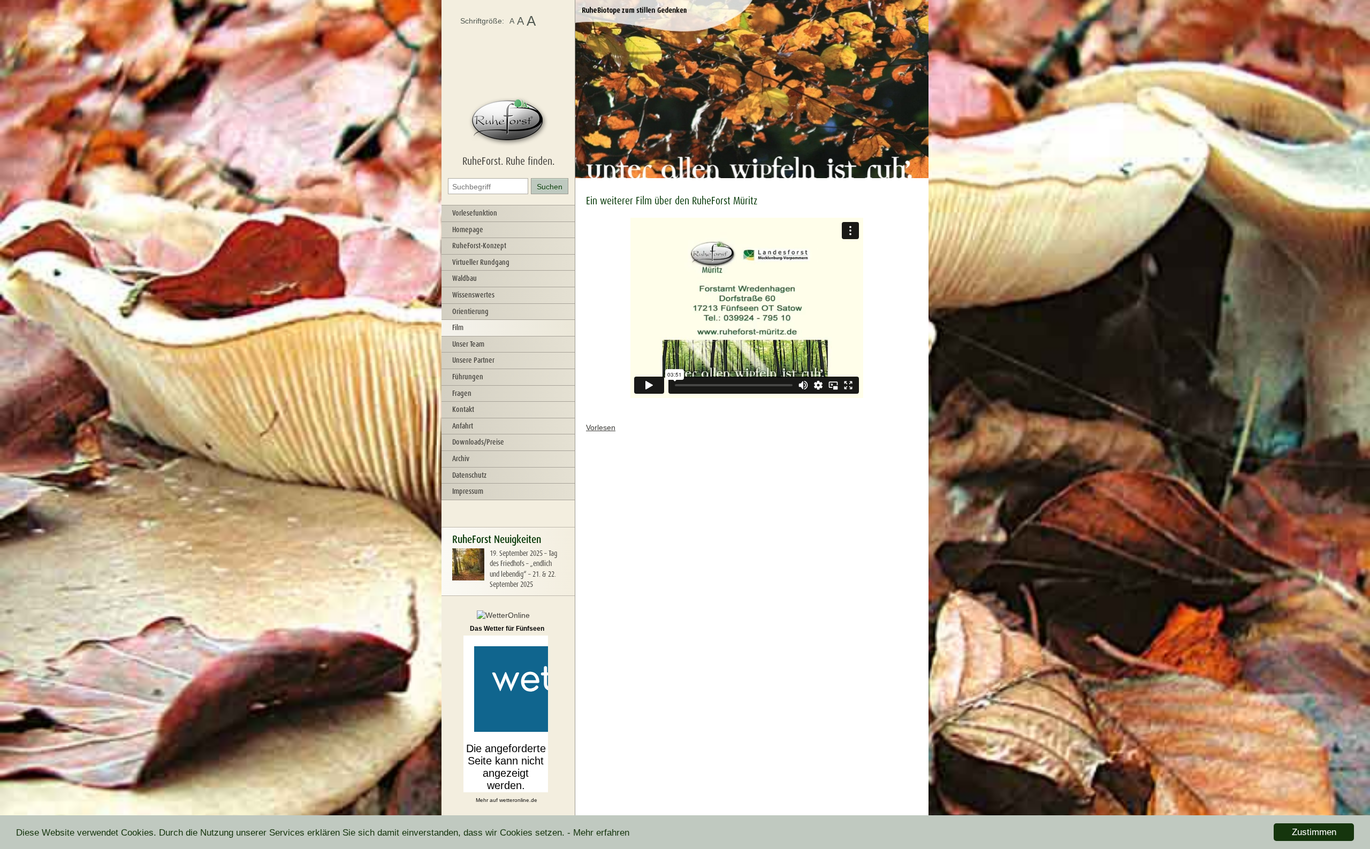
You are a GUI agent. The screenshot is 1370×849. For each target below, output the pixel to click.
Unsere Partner (473, 360)
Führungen (467, 376)
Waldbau (464, 278)
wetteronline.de (518, 800)
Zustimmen (1314, 832)
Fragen (461, 393)
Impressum (467, 491)
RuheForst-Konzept (479, 245)
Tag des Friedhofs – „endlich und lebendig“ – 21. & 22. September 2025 (523, 569)
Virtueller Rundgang (480, 262)
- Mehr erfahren (598, 833)
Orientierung (470, 311)
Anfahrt (462, 426)
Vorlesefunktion (474, 213)
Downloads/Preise (478, 442)
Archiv (460, 458)
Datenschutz (469, 475)
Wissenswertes (473, 295)
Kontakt (463, 409)
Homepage (467, 229)
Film (457, 327)
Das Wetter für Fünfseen (507, 628)
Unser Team (468, 344)
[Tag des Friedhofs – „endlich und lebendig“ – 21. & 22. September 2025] (468, 578)
